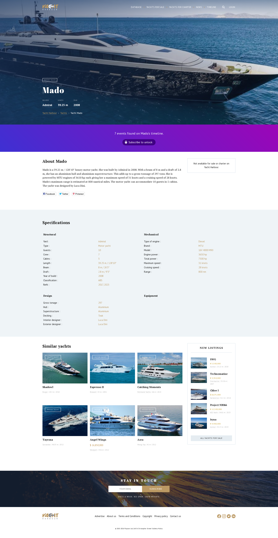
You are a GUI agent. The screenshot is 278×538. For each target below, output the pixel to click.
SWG (213, 359)
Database (136, 7)
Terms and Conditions (129, 516)
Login (232, 7)
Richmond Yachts (144, 392)
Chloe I (214, 390)
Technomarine (219, 373)
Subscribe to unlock (140, 142)
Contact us (175, 516)
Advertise (100, 516)
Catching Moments (149, 387)
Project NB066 (218, 405)
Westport (93, 450)
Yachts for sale (155, 7)
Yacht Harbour (50, 8)
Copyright (147, 516)
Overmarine (215, 381)
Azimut (213, 367)
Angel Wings (98, 439)
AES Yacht (214, 412)
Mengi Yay (141, 444)
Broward (93, 392)
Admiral (47, 105)
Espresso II (97, 387)
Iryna (213, 419)
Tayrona (47, 439)
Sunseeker (46, 444)
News (199, 7)
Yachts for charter (180, 7)
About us (111, 516)
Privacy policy (161, 516)
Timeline (211, 7)
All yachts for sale (211, 438)
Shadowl (47, 387)
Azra (140, 439)
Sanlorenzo (214, 398)
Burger (45, 392)
